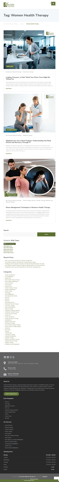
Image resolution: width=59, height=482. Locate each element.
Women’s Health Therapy (11, 441)
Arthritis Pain (8, 278)
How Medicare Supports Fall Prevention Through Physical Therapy (20, 262)
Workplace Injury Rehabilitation (12, 344)
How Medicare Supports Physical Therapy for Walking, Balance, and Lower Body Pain (25, 265)
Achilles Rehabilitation (10, 275)
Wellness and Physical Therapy (12, 339)
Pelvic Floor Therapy (28, 72)
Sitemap (7, 418)
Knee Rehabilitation (9, 294)
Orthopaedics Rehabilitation (11, 443)
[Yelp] (13, 357)
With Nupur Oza (8, 246)
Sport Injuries (8, 437)
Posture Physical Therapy (11, 313)
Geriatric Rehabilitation (10, 289)
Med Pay (7, 297)
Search (6, 230)
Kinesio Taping (8, 431)
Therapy (43, 200)
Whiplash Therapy (27, 135)
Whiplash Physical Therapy (11, 341)
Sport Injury (7, 329)
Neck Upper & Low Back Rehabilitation (14, 439)
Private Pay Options (9, 316)
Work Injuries (8, 433)
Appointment (34, 479)
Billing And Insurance (10, 406)
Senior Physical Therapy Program (13, 325)
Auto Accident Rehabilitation (11, 281)
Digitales (45, 476)
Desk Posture (8, 284)
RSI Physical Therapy (10, 323)
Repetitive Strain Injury (10, 321)
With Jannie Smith (8, 249)
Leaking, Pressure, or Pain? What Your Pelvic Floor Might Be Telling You (28, 78)
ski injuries (7, 328)
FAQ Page (7, 403)
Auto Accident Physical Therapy (12, 279)
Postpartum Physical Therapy (12, 312)
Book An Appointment (11, 393)
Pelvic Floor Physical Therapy (12, 435)
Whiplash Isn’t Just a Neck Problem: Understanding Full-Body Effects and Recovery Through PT (28, 141)
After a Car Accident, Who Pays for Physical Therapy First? (18, 260)
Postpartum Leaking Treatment (12, 310)
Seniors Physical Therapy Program (13, 326)
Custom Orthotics (9, 283)
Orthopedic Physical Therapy (11, 304)
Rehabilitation (8, 320)
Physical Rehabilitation (10, 307)
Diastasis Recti (8, 286)
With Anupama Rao (9, 252)
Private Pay (7, 315)
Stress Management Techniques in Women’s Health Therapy (28, 207)
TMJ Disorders (8, 333)
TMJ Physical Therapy (10, 334)
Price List (7, 408)
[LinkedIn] (8, 357)
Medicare (7, 299)
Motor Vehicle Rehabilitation (11, 447)
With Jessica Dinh (8, 251)
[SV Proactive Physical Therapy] (9, 4)
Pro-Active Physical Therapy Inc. (27, 476)
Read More (9, 88)
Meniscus (7, 300)
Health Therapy (27, 200)
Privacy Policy (8, 416)
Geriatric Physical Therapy (11, 287)
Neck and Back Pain (9, 302)
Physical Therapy (36, 200)
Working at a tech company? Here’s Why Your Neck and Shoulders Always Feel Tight (24, 263)
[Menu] (53, 3)
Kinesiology (7, 292)
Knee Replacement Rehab (11, 296)
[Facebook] (5, 357)
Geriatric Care (8, 445)
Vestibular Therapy (9, 337)
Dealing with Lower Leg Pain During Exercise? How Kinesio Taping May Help (23, 267)
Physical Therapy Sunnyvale (11, 410)
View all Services (9, 425)
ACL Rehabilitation (9, 276)
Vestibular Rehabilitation (10, 336)
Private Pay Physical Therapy (11, 318)
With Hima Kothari (8, 247)
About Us (7, 401)
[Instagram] (11, 357)
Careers (7, 414)
